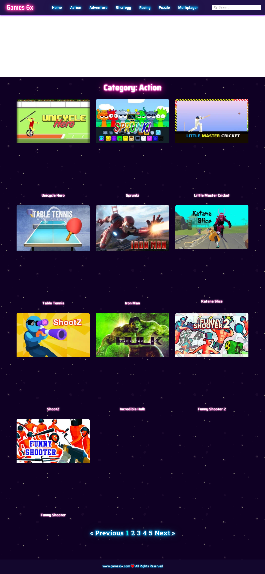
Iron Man (132, 303)
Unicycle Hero (53, 195)
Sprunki (132, 195)
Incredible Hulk (132, 409)
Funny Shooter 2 (212, 409)
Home (57, 7)
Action (75, 7)
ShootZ (53, 409)
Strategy (123, 7)
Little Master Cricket (212, 195)
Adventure (98, 7)
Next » (165, 532)
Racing (145, 7)
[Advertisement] (132, 46)
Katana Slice (212, 301)
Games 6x (19, 7)
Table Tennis (53, 303)
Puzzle (164, 7)
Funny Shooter (53, 515)
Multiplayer (188, 7)
